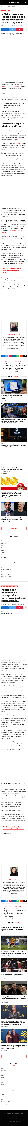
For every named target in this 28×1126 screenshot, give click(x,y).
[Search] (26, 2)
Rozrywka (3, 557)
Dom (2, 541)
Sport (2, 555)
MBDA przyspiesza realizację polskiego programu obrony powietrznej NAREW (20, 911)
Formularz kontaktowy (6, 569)
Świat (2, 545)
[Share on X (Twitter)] (12, 29)
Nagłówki (3, 543)
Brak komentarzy (13, 25)
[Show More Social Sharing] (25, 29)
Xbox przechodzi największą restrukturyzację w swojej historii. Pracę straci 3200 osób (13, 445)
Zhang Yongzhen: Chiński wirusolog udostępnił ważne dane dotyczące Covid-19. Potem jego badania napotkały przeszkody (7, 913)
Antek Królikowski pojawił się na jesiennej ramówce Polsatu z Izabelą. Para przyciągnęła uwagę (14, 1046)
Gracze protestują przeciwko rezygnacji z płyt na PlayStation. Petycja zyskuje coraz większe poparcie (13, 421)
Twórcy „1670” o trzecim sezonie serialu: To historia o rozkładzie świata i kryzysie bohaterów (13, 998)
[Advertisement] (14, 66)
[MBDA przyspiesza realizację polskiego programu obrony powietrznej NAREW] (14, 41)
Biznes (2, 548)
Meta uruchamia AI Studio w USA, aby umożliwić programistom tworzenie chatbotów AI (12, 469)
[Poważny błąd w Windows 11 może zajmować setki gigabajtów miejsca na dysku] (14, 386)
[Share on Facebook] (5, 29)
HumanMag (11, 1121)
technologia (5, 10)
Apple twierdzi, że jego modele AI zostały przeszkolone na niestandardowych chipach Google (13, 519)
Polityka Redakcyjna (5, 574)
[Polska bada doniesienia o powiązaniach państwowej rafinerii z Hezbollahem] (14, 619)
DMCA (2, 572)
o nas (2, 567)
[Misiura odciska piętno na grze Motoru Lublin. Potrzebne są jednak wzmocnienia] (14, 943)
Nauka (2, 550)
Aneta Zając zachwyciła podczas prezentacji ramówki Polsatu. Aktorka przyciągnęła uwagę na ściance (13, 1022)
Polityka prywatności (6, 576)
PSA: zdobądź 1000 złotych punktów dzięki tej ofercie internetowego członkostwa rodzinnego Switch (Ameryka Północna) (12, 494)
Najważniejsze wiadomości (9, 586)
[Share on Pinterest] (19, 29)
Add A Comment (14, 528)
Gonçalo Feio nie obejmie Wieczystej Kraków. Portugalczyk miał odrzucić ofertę (12, 929)
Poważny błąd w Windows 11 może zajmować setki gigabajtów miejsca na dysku (13, 397)
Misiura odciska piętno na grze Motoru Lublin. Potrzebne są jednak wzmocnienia (13, 952)
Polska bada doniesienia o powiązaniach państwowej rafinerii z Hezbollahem (7, 367)
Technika (3, 552)
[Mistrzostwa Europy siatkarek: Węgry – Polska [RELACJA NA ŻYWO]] (14, 965)
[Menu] (2, 2)
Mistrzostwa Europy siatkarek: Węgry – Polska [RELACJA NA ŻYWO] (13, 975)
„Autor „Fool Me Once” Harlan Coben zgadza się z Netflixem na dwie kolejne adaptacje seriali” (20, 367)
